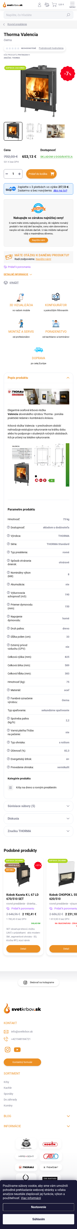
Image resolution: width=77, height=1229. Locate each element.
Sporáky (8, 1093)
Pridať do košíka (38, 173)
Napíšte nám (38, 240)
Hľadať (68, 15)
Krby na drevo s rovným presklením (36, 787)
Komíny (8, 1105)
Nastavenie (38, 1207)
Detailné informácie (16, 274)
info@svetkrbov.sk (22, 1031)
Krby (6, 1082)
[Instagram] (7, 1049)
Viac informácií (31, 1198)
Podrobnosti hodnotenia (51, 48)
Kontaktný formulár (22, 1062)
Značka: (12, 58)
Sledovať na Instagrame (42, 982)
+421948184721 (21, 1039)
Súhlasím (38, 1219)
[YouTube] (17, 1049)
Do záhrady (10, 1099)
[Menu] (72, 4)
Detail (23, 949)
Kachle (8, 1087)
